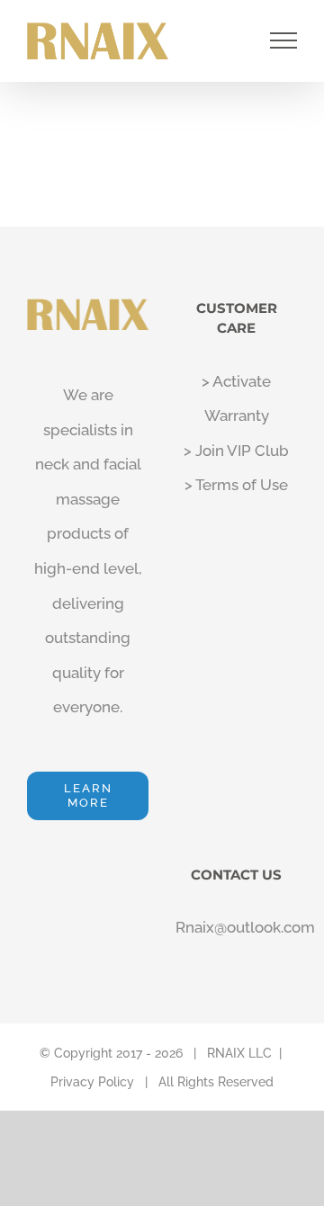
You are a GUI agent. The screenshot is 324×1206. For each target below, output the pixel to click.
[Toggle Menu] (284, 40)
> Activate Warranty (236, 398)
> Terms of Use (236, 485)
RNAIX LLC (239, 1053)
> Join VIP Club (236, 451)
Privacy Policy (92, 1082)
